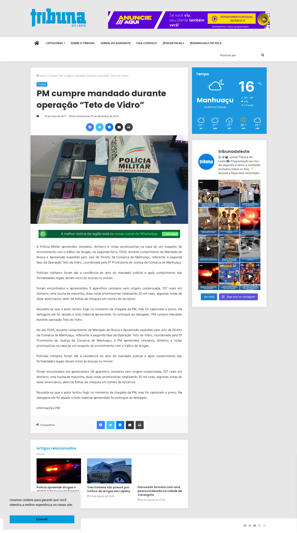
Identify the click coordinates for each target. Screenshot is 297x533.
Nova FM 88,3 (174, 43)
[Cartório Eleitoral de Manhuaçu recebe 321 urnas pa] (250, 248)
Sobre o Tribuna (83, 43)
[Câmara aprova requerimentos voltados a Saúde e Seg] (208, 248)
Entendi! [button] (42, 519)
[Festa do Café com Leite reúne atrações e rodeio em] (250, 276)
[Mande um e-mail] (38, 116)
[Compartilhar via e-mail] (119, 127)
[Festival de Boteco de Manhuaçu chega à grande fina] (229, 276)
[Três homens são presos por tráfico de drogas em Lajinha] (109, 470)
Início (42, 75)
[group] (189, 20)
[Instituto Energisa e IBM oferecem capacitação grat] (229, 248)
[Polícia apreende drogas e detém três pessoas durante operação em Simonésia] (59, 470)
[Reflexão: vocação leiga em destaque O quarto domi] (229, 221)
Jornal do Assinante (115, 43)
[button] (10, 510)
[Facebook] (90, 127)
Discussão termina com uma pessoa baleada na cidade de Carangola (160, 491)
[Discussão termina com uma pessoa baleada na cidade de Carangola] (160, 470)
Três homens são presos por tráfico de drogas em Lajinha (108, 489)
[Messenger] (109, 127)
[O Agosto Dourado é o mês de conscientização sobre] (208, 221)
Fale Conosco (146, 43)
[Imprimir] (129, 127)
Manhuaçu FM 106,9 (206, 43)
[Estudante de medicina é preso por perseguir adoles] (250, 221)
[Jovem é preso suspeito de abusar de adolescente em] (208, 276)
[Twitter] (100, 127)
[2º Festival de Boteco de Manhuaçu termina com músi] (208, 193)
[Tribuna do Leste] (58, 17)
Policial (52, 75)
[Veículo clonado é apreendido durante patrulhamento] (229, 193)
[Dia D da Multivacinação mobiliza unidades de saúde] (250, 193)
